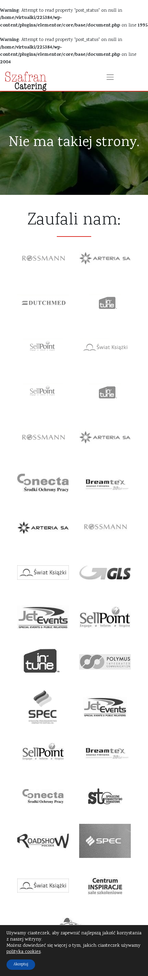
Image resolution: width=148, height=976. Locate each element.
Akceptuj (20, 964)
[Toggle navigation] (110, 77)
